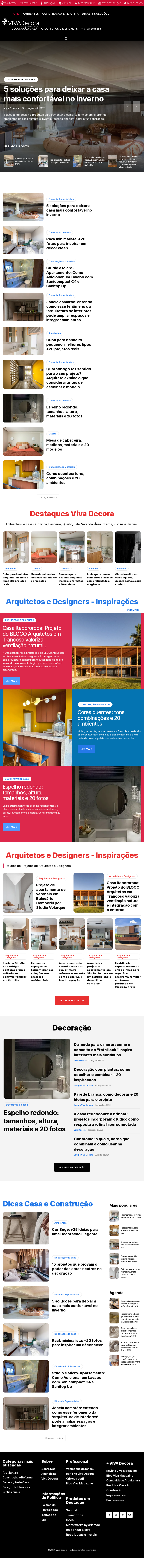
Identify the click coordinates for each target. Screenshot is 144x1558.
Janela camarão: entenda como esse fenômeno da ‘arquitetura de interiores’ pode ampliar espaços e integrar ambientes (128, 161)
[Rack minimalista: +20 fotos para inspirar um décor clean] (43, 161)
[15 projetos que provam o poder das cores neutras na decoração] (26, 1265)
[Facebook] (109, 1515)
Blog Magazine (86, 3)
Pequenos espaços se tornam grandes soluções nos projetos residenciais (42, 972)
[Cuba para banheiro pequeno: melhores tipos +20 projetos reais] (23, 341)
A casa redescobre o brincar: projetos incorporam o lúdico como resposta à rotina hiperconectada (106, 1119)
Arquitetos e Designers (19, 620)
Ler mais (86, 749)
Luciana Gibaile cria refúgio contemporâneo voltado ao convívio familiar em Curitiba (14, 972)
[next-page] (136, 106)
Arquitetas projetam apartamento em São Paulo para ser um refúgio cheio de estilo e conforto (100, 973)
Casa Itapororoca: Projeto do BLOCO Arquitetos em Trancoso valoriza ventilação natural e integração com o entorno (123, 896)
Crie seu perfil (75, 1478)
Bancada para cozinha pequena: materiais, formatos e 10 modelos (71, 579)
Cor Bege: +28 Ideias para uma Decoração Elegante (75, 1231)
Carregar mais (47, 497)
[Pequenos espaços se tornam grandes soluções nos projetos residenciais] (44, 934)
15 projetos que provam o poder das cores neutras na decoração (77, 1269)
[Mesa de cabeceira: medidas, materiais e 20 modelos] (23, 441)
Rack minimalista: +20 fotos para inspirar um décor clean (66, 243)
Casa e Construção (111, 3)
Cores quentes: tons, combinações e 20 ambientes (65, 478)
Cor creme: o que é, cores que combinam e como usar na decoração (102, 1144)
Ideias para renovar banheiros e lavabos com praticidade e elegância (100, 579)
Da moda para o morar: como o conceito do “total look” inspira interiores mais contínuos (103, 1049)
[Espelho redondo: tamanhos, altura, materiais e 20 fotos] (23, 408)
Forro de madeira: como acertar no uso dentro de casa (129, 1230)
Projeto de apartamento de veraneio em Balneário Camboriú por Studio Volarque (51, 896)
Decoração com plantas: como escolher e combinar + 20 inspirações (102, 1074)
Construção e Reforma (18, 1477)
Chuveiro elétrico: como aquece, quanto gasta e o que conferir (128, 579)
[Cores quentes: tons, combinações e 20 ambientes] (23, 474)
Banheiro (93, 568)
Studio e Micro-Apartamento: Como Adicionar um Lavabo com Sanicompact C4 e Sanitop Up (69, 277)
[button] (66, 38)
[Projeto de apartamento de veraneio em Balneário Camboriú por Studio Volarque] (18, 893)
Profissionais (11, 1492)
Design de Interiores (16, 1487)
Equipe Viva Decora (83, 1085)
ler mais (11, 681)
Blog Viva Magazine (79, 1483)
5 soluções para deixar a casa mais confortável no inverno (56, 93)
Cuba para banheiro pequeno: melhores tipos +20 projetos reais (68, 344)
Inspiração (49, 3)
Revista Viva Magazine (121, 1470)
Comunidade (30, 3)
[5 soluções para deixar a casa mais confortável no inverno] (9, 161)
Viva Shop (66, 3)
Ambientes (55, 333)
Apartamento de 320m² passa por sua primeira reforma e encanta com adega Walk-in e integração (72, 972)
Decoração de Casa (16, 1482)
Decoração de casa (59, 232)
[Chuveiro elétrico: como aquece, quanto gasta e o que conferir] (128, 547)
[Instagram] (116, 1515)
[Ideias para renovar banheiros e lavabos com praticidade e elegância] (100, 547)
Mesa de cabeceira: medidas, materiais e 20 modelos (67, 445)
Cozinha (65, 568)
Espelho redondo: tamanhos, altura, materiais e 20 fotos (64, 411)
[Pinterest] (123, 1515)
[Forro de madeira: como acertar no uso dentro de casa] (114, 1230)
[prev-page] (127, 106)
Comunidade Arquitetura (123, 1480)
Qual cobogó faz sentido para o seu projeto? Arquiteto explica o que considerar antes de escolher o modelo (68, 378)
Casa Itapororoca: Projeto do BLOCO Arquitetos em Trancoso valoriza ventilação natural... (32, 636)
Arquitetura (10, 1472)
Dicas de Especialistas (21, 79)
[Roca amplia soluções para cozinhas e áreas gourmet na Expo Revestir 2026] (114, 1303)
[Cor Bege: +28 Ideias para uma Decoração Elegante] (26, 1228)
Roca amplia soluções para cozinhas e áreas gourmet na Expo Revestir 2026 (130, 1303)
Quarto (52, 433)
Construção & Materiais (62, 261)
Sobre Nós (48, 1469)
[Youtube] (130, 1515)
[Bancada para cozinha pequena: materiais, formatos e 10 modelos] (72, 547)
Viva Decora (10, 3)
